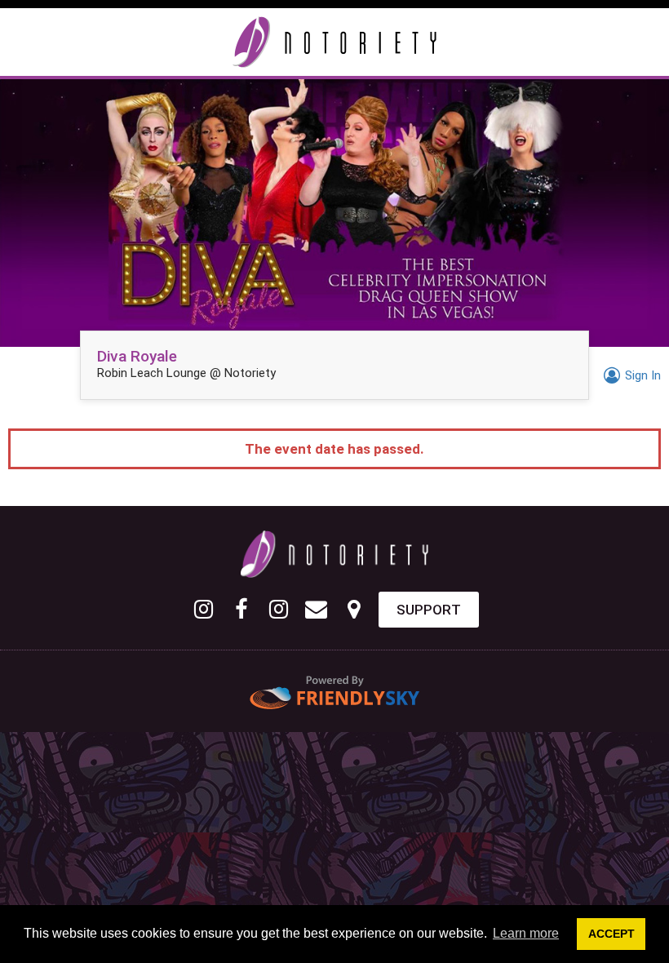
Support (429, 609)
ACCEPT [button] (611, 933)
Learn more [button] (526, 933)
